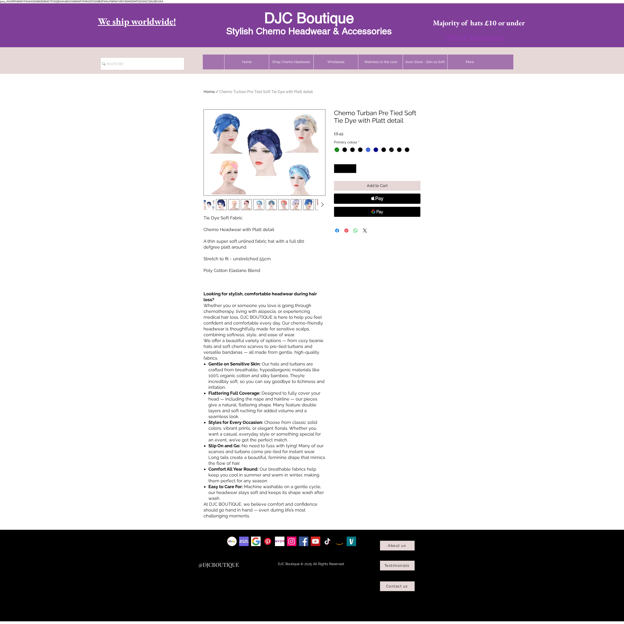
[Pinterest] (268, 541)
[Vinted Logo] (351, 541)
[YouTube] (315, 541)
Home (209, 91)
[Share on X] (365, 230)
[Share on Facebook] (337, 230)
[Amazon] (339, 541)
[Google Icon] (256, 541)
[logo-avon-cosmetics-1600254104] (279, 541)
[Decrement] (338, 168)
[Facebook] (303, 541)
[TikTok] (327, 541)
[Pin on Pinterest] (346, 230)
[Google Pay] (377, 212)
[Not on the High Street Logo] (244, 541)
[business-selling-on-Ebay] (232, 541)
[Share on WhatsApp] (356, 230)
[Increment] (353, 168)
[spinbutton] (345, 168)
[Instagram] (291, 541)
